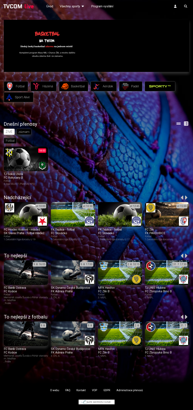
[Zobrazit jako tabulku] (178, 123)
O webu (54, 390)
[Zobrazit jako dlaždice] (186, 123)
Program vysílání (102, 6)
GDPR (106, 390)
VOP (94, 390)
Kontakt (81, 390)
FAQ (67, 390)
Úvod (49, 6)
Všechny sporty (70, 6)
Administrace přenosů (129, 390)
